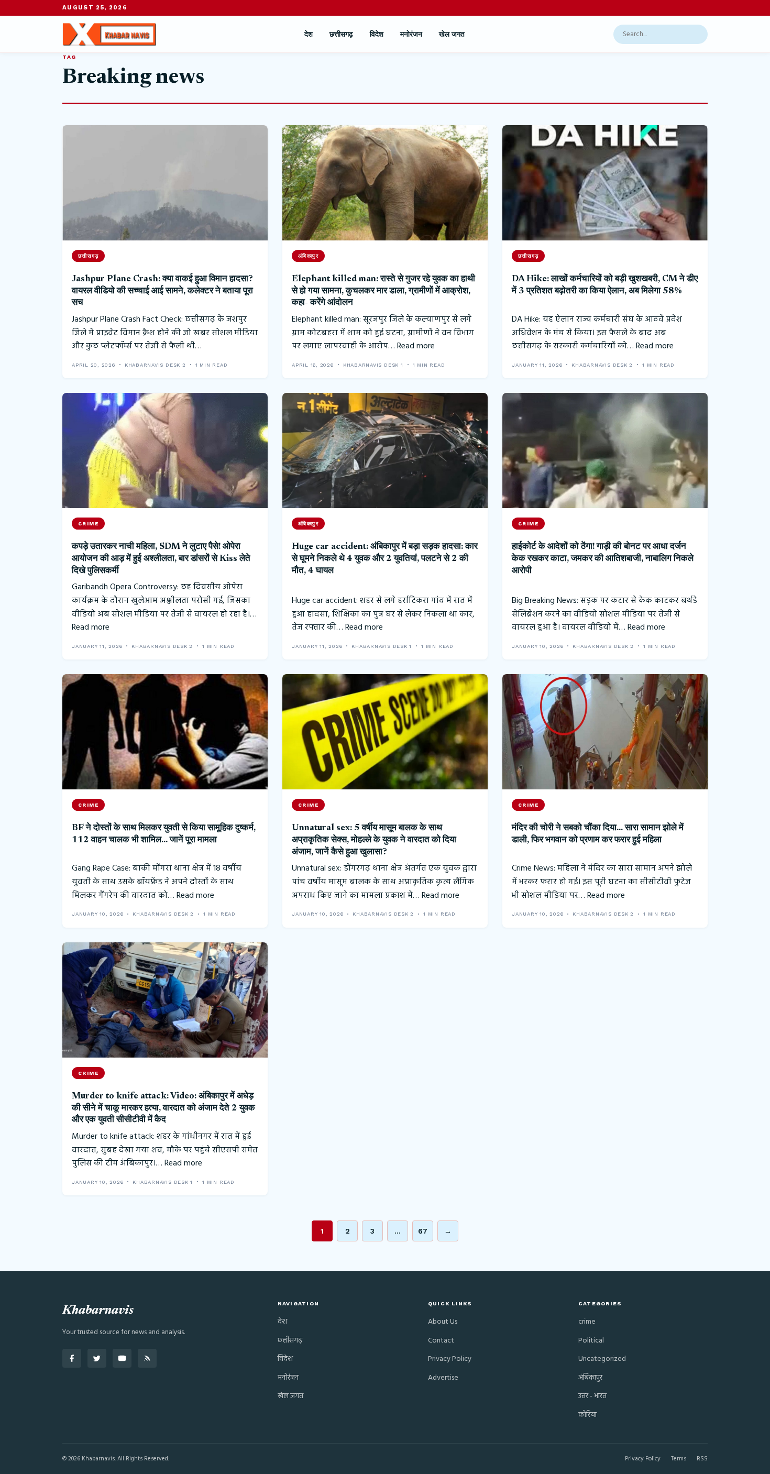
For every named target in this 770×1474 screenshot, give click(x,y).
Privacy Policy (449, 1359)
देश (308, 34)
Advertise (443, 1378)
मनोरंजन (411, 34)
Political (591, 1341)
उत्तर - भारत (592, 1396)
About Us (442, 1322)
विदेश (376, 34)
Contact (441, 1341)
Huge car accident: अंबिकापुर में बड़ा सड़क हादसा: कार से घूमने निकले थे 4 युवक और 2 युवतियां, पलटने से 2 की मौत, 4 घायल (385, 559)
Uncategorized (602, 1359)
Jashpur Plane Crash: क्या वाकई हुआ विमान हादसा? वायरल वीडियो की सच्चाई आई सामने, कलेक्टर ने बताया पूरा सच (162, 291)
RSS (702, 1459)
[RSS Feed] (147, 1358)
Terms (678, 1459)
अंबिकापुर (590, 1378)
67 (422, 1231)
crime (587, 1322)
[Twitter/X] (96, 1358)
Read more (416, 346)
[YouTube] (122, 1358)
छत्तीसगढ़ (341, 34)
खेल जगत (452, 34)
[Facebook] (71, 1358)
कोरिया (587, 1415)
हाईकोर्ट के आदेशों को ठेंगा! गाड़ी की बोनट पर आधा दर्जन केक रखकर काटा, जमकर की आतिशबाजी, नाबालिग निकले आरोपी (603, 559)
